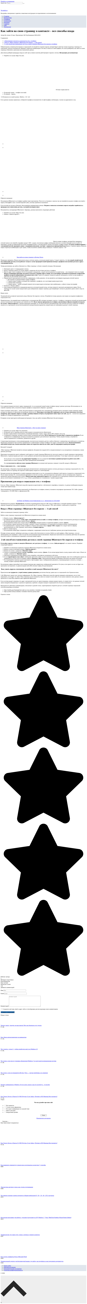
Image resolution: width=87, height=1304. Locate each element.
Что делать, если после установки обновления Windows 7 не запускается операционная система (28, 1061)
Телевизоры (7, 20)
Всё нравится (10, 1105)
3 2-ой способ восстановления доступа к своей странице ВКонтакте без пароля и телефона (30, 44)
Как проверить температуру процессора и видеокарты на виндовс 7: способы (23, 1165)
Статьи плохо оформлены (13, 1107)
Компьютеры (8, 17)
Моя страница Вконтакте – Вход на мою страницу (31, 427)
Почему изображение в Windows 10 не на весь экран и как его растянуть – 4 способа (25, 1084)
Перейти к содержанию (7, 1)
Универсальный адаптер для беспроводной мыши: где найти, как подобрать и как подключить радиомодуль (32, 1261)
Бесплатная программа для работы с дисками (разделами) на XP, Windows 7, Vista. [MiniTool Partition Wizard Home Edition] (36, 1217)
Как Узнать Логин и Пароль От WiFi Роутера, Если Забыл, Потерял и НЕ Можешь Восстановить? (29, 1096)
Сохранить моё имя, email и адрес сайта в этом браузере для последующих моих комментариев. (30, 1009)
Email (2, 993)
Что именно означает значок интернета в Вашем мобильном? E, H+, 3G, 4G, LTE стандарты (27, 1195)
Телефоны (7, 19)
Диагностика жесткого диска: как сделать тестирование (17, 1187)
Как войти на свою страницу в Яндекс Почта (30, 257)
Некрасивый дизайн (12, 1112)
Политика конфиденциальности (13, 1270)
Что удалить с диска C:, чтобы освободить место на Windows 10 (19, 1049)
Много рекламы (10, 1110)
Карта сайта (7, 1265)
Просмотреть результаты (43, 1118)
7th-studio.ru (4, 10)
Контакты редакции (10, 1267)
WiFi (5, 25)
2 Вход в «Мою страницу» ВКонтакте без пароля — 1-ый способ (23, 42)
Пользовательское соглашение (13, 1268)
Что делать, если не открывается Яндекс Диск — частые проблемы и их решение (24, 1073)
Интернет (7, 22)
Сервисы (6, 24)
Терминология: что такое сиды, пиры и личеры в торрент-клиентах (20, 1234)
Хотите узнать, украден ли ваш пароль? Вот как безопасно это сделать (21, 1025)
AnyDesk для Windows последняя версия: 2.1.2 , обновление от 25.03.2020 (38, 500)
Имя (2, 990)
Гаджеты (6, 16)
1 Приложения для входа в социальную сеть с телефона (20, 41)
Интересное (7, 27)
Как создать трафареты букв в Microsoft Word (14, 1256)
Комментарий (5, 1006)
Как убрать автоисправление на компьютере (13, 1037)
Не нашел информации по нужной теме (17, 1109)
